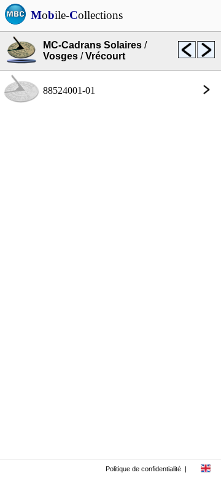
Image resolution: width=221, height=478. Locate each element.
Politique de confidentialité (143, 468)
